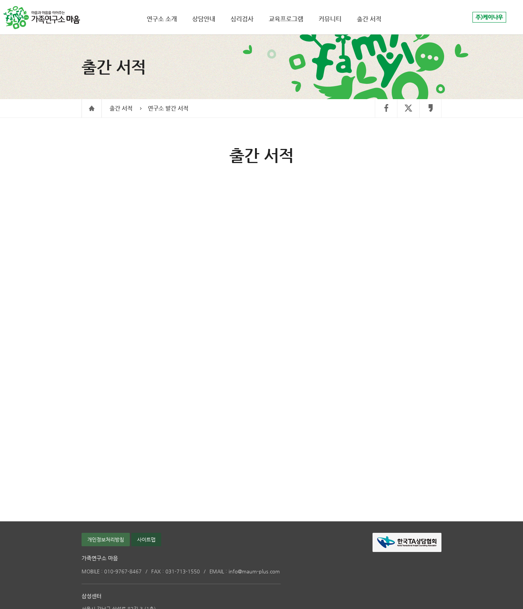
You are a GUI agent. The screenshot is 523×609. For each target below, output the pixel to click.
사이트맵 (146, 539)
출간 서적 (121, 108)
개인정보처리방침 (105, 539)
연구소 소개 (162, 19)
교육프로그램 (286, 19)
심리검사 (241, 19)
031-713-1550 (175, 571)
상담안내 (203, 19)
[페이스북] (386, 108)
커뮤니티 (330, 19)
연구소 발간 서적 (168, 108)
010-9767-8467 (112, 571)
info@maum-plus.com (244, 571)
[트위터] (408, 108)
